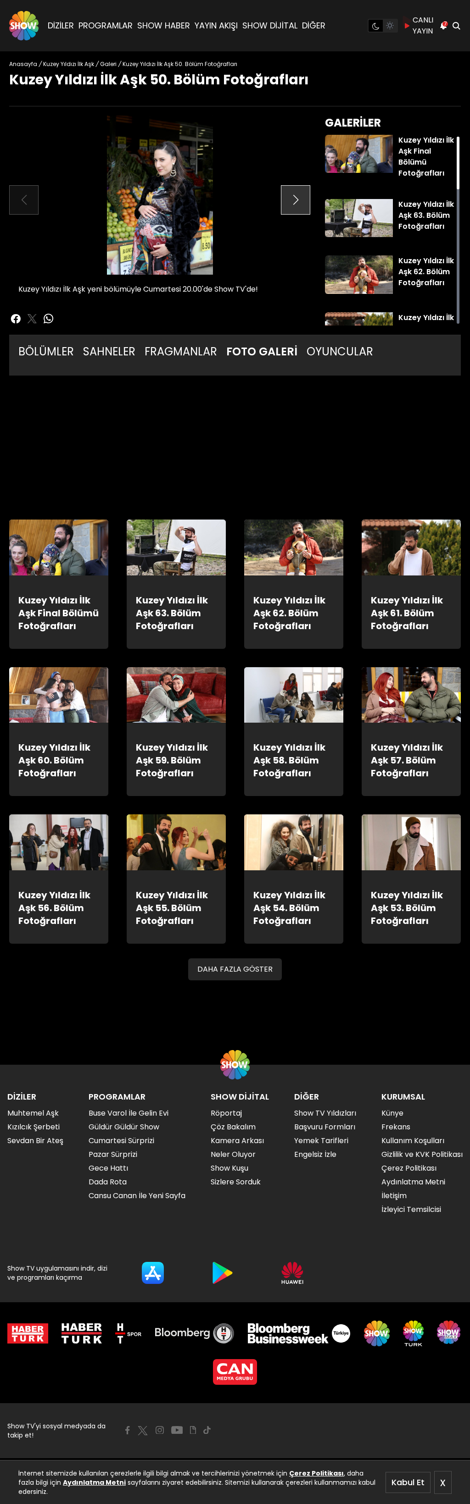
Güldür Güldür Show (124, 1127)
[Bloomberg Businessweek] (299, 1333)
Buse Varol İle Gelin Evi (128, 1113)
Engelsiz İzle (315, 1154)
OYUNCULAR (340, 351)
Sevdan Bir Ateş (35, 1140)
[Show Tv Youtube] (177, 1430)
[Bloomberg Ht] (195, 1333)
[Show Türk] (413, 1333)
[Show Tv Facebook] (127, 1430)
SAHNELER (109, 351)
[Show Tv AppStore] (152, 1273)
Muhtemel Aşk (33, 1113)
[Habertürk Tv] (82, 1333)
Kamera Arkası (237, 1140)
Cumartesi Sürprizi (121, 1140)
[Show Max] (450, 1333)
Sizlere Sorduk (236, 1182)
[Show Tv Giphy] (193, 1430)
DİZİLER (61, 25)
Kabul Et (408, 1482)
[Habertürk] (27, 1333)
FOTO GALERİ (261, 351)
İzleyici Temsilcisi (411, 1209)
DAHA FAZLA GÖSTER (235, 969)
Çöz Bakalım (233, 1127)
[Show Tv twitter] (32, 318)
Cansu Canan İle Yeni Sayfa (137, 1195)
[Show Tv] (24, 25)
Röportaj (226, 1113)
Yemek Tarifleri (321, 1140)
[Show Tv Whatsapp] (48, 318)
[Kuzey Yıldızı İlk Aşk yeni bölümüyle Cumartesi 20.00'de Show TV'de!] (159, 195)
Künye (392, 1113)
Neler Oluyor (233, 1154)
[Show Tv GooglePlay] (222, 1273)
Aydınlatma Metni (94, 1482)
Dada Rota (108, 1182)
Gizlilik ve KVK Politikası (422, 1154)
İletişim (394, 1195)
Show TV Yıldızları (325, 1113)
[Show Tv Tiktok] (207, 1430)
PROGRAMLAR (105, 25)
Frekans (395, 1127)
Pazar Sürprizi (113, 1154)
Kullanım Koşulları (412, 1140)
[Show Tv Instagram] (160, 1430)
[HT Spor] (128, 1333)
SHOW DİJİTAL (269, 25)
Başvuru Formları (324, 1127)
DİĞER (313, 25)
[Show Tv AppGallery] (292, 1273)
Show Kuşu (229, 1168)
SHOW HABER (163, 25)
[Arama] (456, 25)
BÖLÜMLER (46, 351)
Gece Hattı (108, 1168)
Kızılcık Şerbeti (33, 1127)
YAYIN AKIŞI (216, 25)
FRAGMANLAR (181, 351)
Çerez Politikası (316, 1473)
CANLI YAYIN (423, 25)
